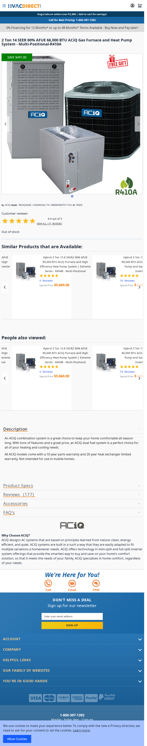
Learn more (81, 730)
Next (139, 287)
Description (15, 429)
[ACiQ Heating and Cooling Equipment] (72, 525)
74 (127, 280)
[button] (72, 196)
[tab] (72, 429)
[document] (72, 733)
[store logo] (24, 5)
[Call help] (48, 585)
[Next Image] (138, 124)
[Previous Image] (5, 124)
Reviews (18, 494)
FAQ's (9, 512)
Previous (5, 287)
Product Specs (18, 485)
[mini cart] (140, 5)
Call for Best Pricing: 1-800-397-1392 (72, 20)
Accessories (15, 503)
